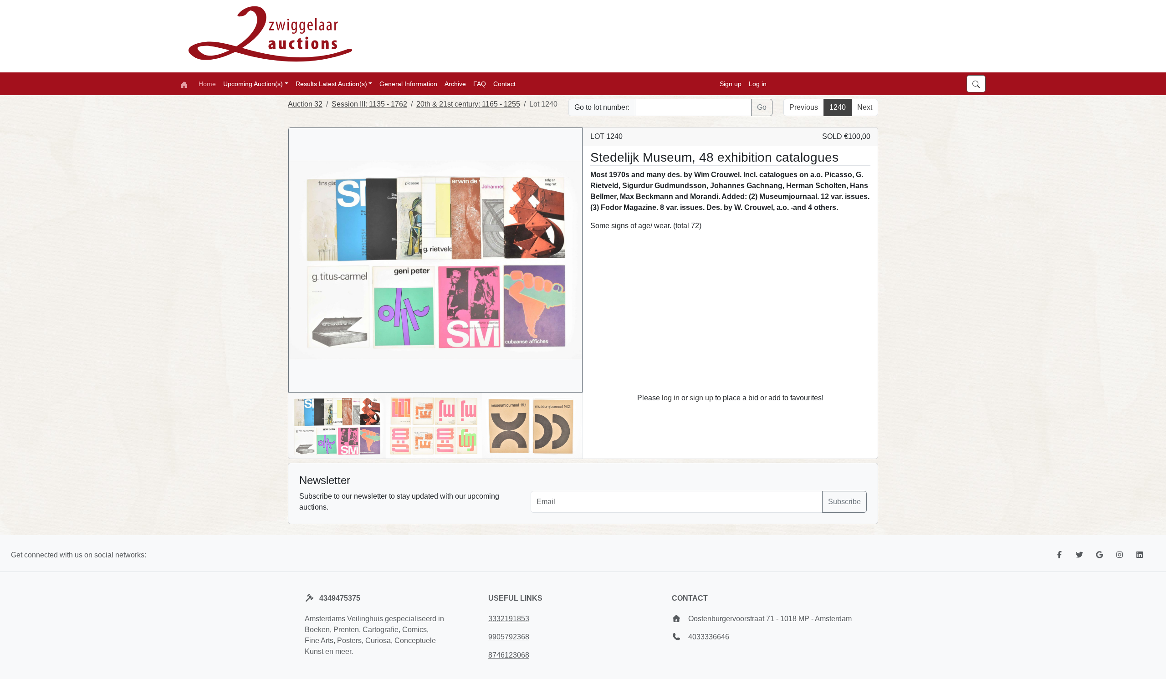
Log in (758, 83)
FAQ (479, 83)
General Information (408, 83)
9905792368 (508, 637)
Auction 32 (305, 104)
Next (864, 107)
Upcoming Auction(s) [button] (253, 83)
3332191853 (508, 619)
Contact (504, 83)
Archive (455, 83)
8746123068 (508, 655)
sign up (701, 398)
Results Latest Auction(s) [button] (331, 83)
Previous (803, 107)
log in (671, 398)
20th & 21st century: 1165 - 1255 (468, 104)
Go (762, 107)
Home (207, 83)
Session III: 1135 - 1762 (369, 104)
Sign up (731, 83)
